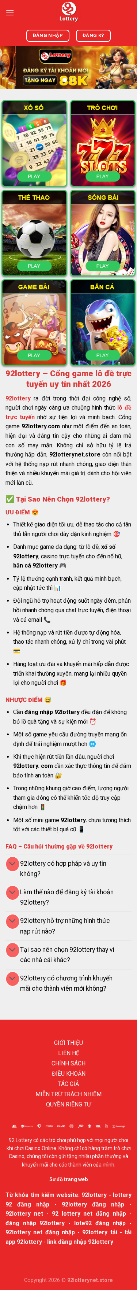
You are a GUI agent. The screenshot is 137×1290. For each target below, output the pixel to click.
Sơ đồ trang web (68, 1179)
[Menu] (9, 13)
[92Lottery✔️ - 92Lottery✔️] (68, 13)
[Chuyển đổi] (12, 864)
